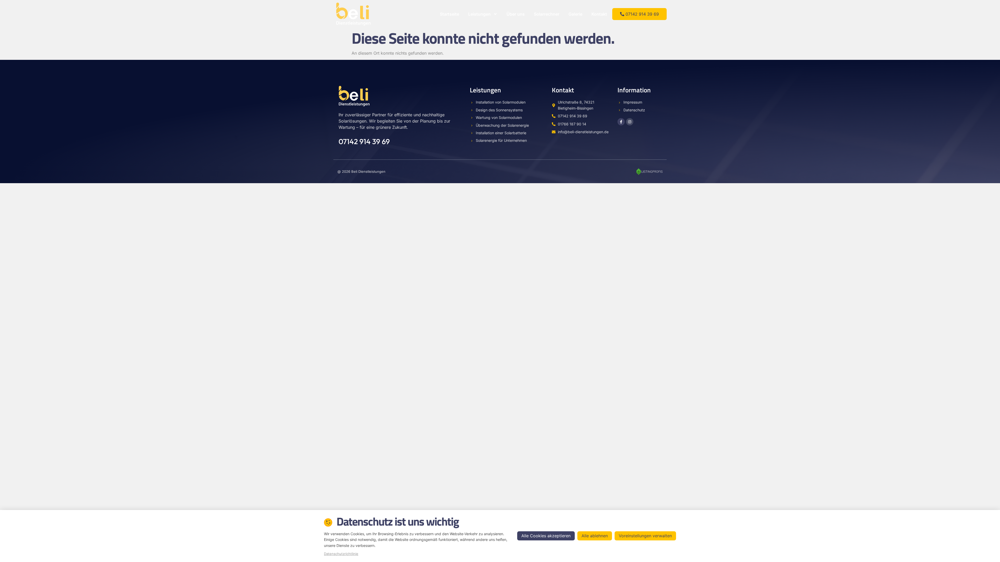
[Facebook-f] (621, 121)
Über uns (516, 14)
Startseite (449, 14)
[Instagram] (629, 121)
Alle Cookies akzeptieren (546, 535)
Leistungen (479, 14)
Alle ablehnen (595, 535)
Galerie (575, 14)
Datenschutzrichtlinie (341, 554)
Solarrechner (546, 14)
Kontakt (599, 14)
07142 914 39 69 (364, 141)
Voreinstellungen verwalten (645, 535)
